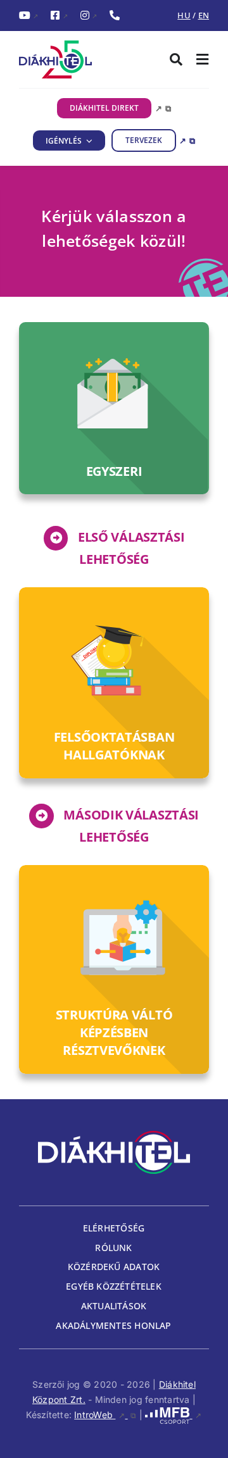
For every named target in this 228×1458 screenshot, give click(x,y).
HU (183, 15)
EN (203, 15)
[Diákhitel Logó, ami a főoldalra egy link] (66, 59)
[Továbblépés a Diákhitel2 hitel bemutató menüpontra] (114, 969)
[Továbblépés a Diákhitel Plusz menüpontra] (114, 682)
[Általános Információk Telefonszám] (115, 16)
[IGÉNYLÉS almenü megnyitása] (87, 140)
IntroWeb (105, 1414)
